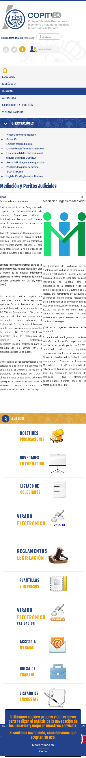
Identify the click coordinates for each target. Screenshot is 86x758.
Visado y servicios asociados (21, 135)
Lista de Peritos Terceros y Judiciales (25, 148)
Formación (11, 139)
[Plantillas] (43, 583)
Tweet (3, 197)
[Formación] (43, 464)
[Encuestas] (43, 698)
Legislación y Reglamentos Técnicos (24, 176)
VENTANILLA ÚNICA (12, 112)
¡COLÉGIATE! (9, 84)
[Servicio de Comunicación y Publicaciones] (43, 436)
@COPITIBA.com (14, 172)
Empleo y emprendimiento (19, 144)
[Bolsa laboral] (43, 671)
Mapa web (29, 38)
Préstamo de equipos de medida (22, 167)
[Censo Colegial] (43, 489)
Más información (43, 745)
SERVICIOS (7, 91)
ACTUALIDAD (9, 98)
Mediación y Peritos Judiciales (28, 186)
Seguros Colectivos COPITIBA (21, 158)
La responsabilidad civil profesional (24, 153)
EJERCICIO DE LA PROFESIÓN (17, 105)
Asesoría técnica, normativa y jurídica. (25, 162)
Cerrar (43, 751)
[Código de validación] (43, 613)
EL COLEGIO (8, 77)
